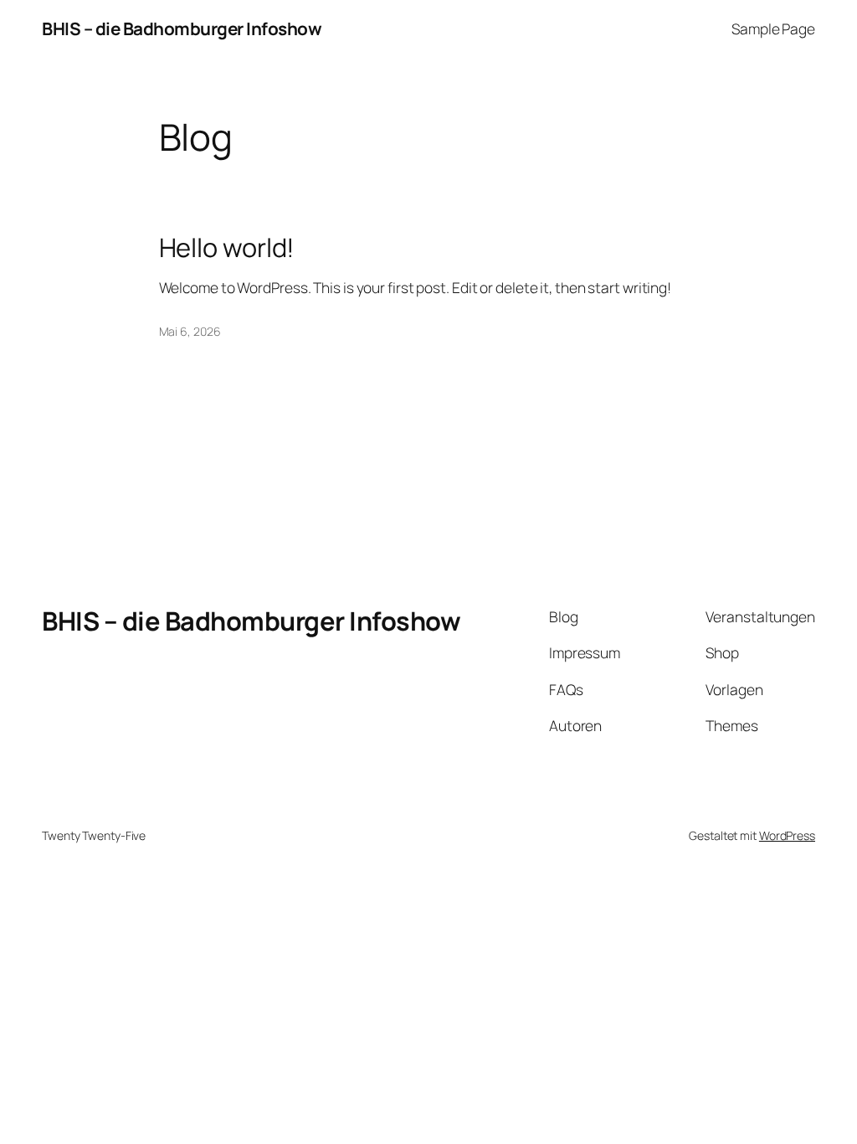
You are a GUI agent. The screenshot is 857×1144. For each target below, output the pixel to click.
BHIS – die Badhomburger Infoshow (181, 28)
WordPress (787, 835)
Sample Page (773, 28)
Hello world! (227, 247)
